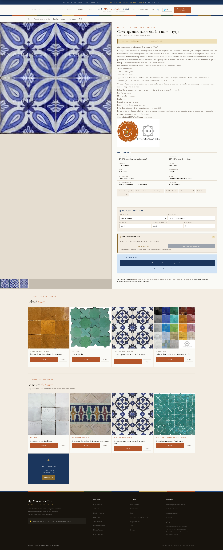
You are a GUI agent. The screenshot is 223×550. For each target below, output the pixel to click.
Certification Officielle (154, 41)
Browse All (48, 477)
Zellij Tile (96, 509)
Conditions (177, 545)
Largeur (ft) (123, 222)
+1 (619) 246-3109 (172, 509)
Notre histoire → (152, 2)
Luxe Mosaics (97, 505)
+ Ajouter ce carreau (143, 246)
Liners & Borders (98, 534)
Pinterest (169, 517)
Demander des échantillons (139, 517)
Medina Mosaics (98, 513)
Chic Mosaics (97, 522)
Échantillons (143, 10)
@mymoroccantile (172, 513)
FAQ (152, 10)
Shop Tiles (37, 10)
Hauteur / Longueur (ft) (159, 222)
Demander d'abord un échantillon (167, 269)
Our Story (81, 10)
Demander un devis (182, 10)
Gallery (69, 10)
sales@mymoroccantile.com (175, 505)
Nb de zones (188, 222)
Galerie (132, 513)
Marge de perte (172, 214)
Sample (63, 359)
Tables (60, 10)
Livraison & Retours (189, 545)
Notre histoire (134, 505)
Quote (44, 359)
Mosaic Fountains (99, 526)
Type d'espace (124, 214)
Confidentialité (167, 545)
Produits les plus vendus (42, 19)
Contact (132, 530)
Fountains (50, 10)
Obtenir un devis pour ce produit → (167, 263)
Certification (134, 509)
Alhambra (96, 517)
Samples (92, 10)
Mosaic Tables (98, 530)
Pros (134, 10)
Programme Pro (135, 522)
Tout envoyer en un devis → (191, 246)
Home (29, 19)
